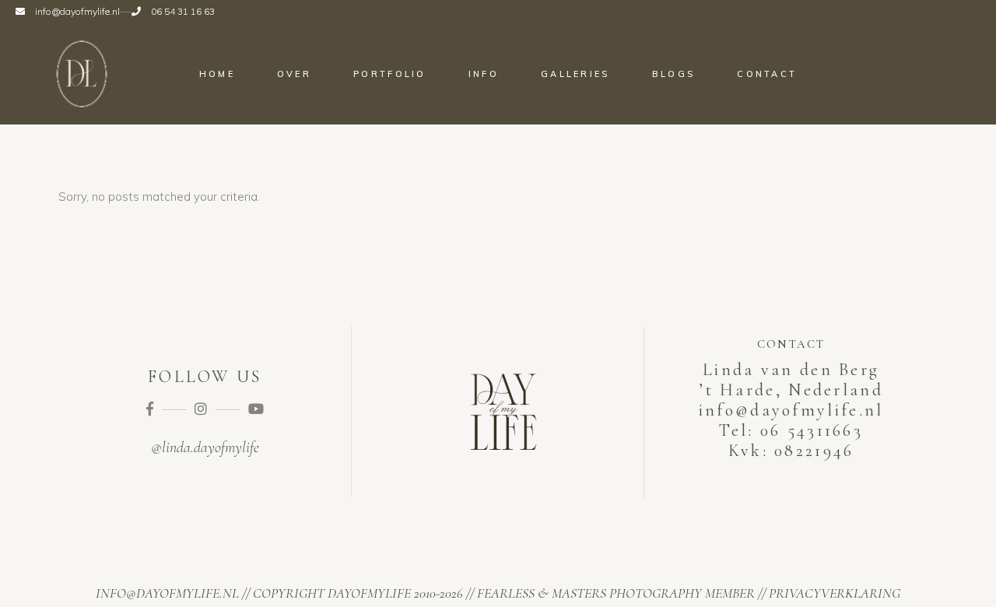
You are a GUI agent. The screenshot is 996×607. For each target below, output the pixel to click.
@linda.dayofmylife (205, 447)
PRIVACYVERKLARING (834, 593)
